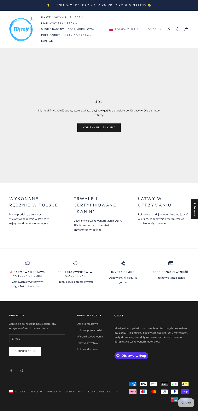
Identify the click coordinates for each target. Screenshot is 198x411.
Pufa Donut (51, 35)
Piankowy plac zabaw (59, 23)
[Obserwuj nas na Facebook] (11, 370)
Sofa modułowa (81, 29)
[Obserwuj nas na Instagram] (21, 370)
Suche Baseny (52, 29)
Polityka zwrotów (87, 343)
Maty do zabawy (77, 35)
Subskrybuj (25, 351)
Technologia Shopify (102, 391)
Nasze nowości (53, 17)
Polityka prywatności (89, 330)
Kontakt (48, 40)
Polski (152, 29)
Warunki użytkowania (90, 336)
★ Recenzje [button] (194, 209)
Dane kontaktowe (87, 324)
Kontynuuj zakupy (99, 127)
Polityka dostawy (87, 349)
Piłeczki (76, 17)
